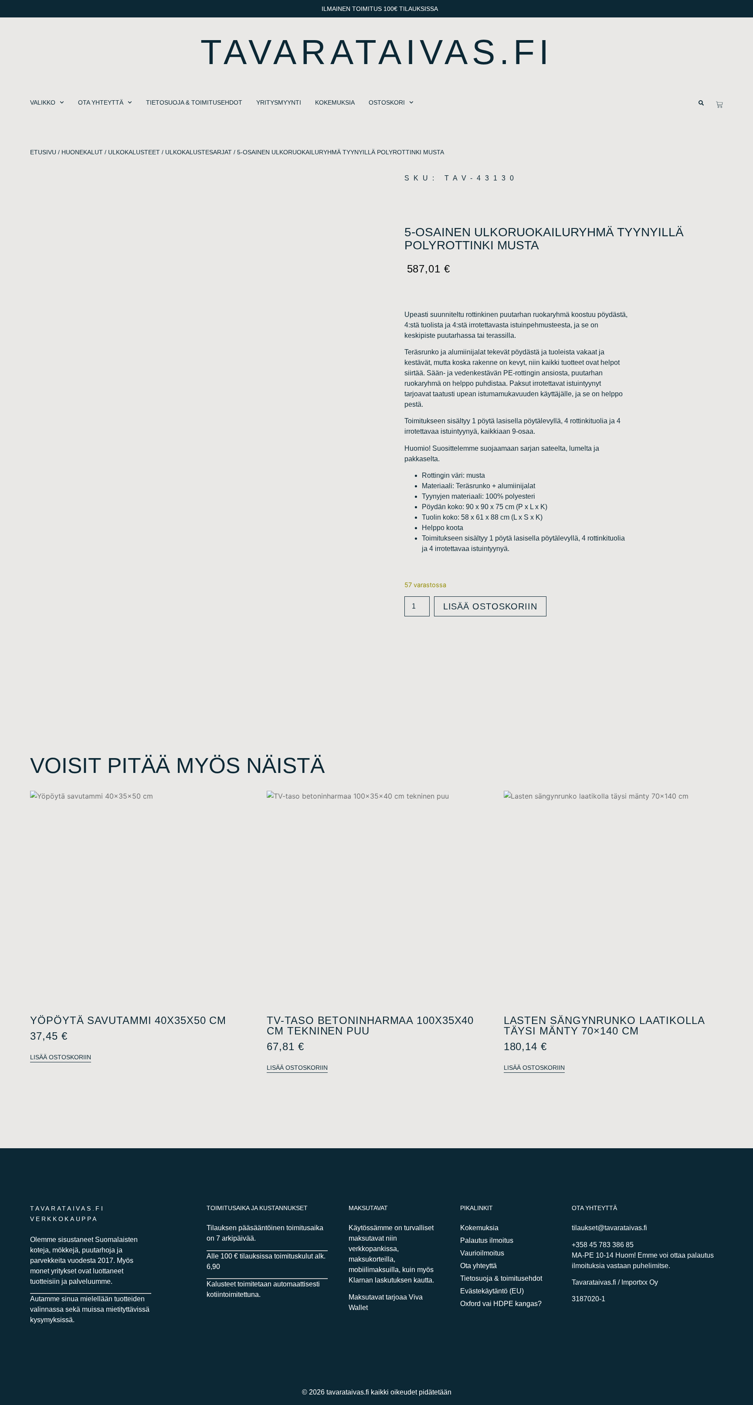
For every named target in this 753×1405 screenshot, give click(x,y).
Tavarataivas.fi (376, 52)
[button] (701, 103)
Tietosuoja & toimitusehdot (194, 102)
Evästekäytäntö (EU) (492, 1291)
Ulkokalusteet (134, 152)
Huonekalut (82, 152)
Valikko (42, 102)
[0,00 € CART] (719, 104)
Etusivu (43, 152)
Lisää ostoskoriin (490, 606)
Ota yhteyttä (100, 102)
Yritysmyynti (278, 102)
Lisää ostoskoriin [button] (60, 1057)
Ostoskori (387, 102)
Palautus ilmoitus (486, 1240)
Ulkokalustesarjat (198, 152)
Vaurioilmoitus (482, 1253)
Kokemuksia (335, 102)
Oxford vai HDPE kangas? (501, 1303)
